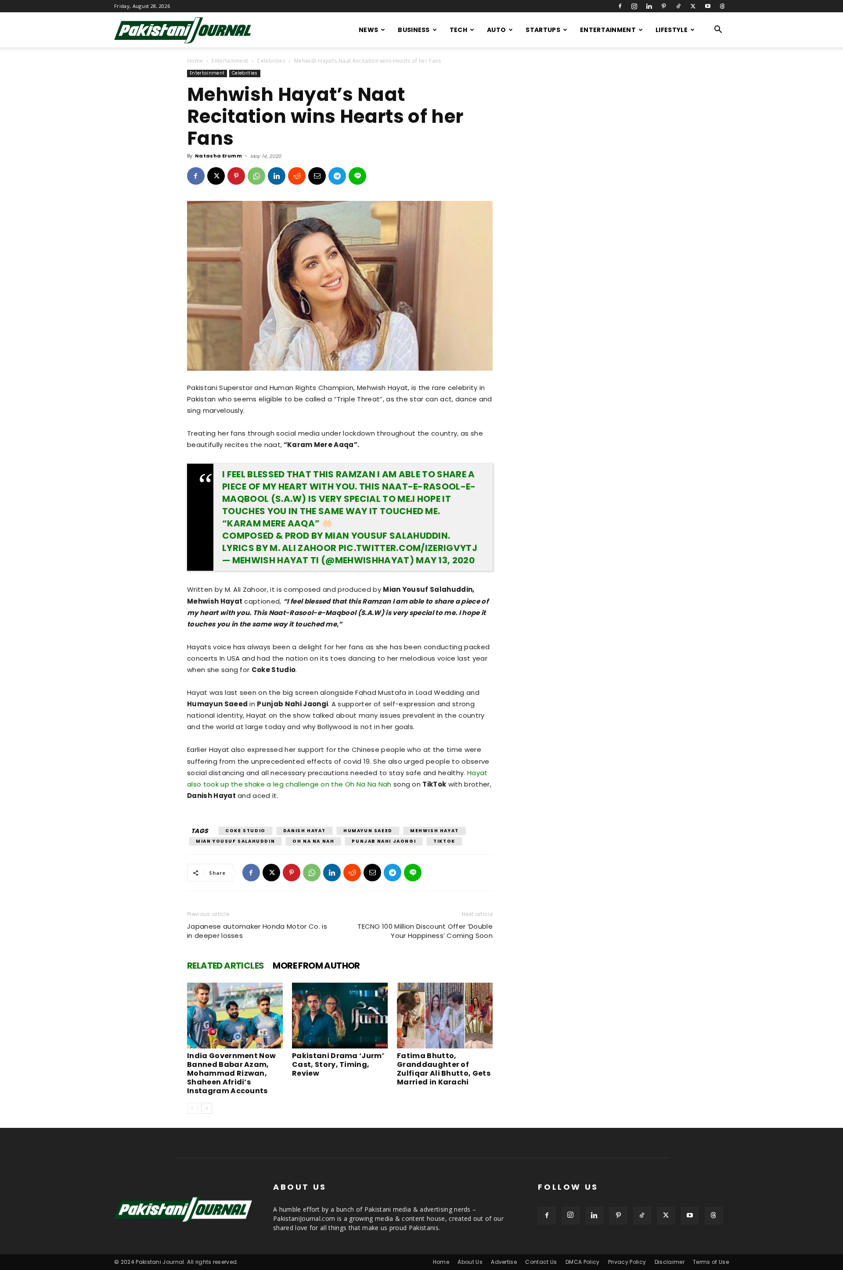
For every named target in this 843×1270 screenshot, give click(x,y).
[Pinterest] (663, 6)
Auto (496, 29)
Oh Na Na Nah (313, 841)
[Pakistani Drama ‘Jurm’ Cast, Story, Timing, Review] (340, 1015)
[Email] (317, 176)
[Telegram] (337, 176)
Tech (458, 29)
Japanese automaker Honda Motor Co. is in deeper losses (257, 931)
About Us (470, 1262)
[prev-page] (192, 1108)
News (368, 29)
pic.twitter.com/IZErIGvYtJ (408, 548)
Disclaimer (669, 1262)
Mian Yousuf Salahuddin (235, 841)
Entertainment (608, 29)
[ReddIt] (297, 176)
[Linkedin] (649, 6)
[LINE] (357, 176)
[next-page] (206, 1108)
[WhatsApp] (256, 176)
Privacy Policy (627, 1262)
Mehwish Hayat (434, 830)
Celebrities (271, 60)
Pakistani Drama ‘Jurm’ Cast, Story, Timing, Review (338, 1064)
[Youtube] (707, 6)
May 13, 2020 (445, 560)
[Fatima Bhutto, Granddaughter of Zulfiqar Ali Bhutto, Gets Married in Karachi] (445, 1015)
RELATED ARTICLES (225, 965)
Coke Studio (245, 830)
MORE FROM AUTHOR (316, 965)
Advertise (504, 1262)
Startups (543, 29)
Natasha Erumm (218, 155)
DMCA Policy (583, 1262)
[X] (692, 6)
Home (195, 60)
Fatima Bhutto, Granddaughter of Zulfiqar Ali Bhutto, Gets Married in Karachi (443, 1069)
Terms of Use (711, 1262)
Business (414, 29)
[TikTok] (678, 6)
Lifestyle (672, 29)
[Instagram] (634, 6)
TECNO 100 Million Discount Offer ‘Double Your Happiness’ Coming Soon (425, 931)
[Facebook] (620, 6)
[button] (718, 30)
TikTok (444, 841)
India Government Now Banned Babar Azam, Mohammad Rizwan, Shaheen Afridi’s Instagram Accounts (231, 1073)
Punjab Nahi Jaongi (384, 841)
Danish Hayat (304, 830)
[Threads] (722, 6)
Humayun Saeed (368, 830)
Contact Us (541, 1262)
